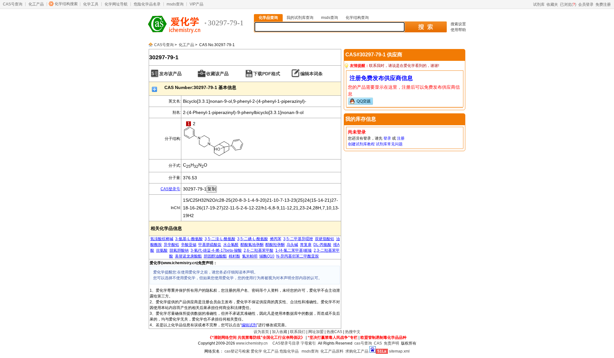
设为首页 (261, 332)
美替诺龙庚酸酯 (188, 256)
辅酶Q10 (266, 256)
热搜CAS (334, 332)
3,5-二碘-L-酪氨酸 (252, 239)
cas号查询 (363, 343)
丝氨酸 (162, 250)
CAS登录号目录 (286, 343)
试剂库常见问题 (389, 144)
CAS (378, 343)
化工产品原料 (331, 351)
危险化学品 (289, 351)
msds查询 (175, 4)
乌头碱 (292, 244)
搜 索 (425, 26)
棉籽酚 (234, 256)
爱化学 (256, 351)
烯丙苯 (275, 239)
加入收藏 (279, 332)
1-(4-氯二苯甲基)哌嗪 (293, 250)
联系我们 (297, 332)
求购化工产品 (356, 351)
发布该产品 (170, 73)
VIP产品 (196, 4)
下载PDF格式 (266, 73)
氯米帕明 (249, 256)
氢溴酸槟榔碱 (161, 239)
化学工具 (90, 4)
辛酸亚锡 (188, 244)
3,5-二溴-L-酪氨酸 (220, 239)
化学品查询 (268, 17)
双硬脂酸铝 (324, 239)
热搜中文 (352, 332)
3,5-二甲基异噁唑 (298, 239)
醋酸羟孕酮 (275, 244)
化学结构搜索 (66, 4)
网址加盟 (316, 332)
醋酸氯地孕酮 (252, 244)
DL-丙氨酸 (322, 244)
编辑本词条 (311, 73)
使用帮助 (458, 30)
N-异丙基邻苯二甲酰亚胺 (297, 256)
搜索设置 (458, 24)
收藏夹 (552, 4)
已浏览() (568, 4)
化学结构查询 (357, 17)
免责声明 (391, 343)
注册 (401, 138)
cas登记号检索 (237, 351)
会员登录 (586, 4)
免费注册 (603, 4)
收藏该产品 (217, 73)
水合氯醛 (231, 244)
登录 (387, 138)
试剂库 (539, 4)
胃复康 (305, 244)
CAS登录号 (170, 189)
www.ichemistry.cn (252, 343)
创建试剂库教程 (361, 144)
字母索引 (308, 343)
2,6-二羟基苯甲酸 (258, 250)
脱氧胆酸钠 (179, 250)
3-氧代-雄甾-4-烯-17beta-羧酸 (216, 250)
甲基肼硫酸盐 (209, 244)
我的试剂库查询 (300, 17)
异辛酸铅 (171, 244)
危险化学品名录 (147, 4)
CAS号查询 (12, 4)
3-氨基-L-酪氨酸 (189, 239)
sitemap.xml (399, 351)
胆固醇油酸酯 (215, 256)
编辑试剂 (249, 325)
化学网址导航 (116, 4)
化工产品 (36, 4)
